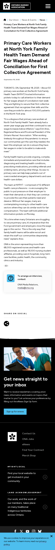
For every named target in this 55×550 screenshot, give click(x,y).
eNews (26, 444)
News (42, 20)
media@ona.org (26, 288)
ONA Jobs (28, 439)
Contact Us (28, 433)
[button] (51, 536)
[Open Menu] (48, 6)
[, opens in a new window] (15, 531)
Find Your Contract (33, 449)
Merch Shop (29, 455)
